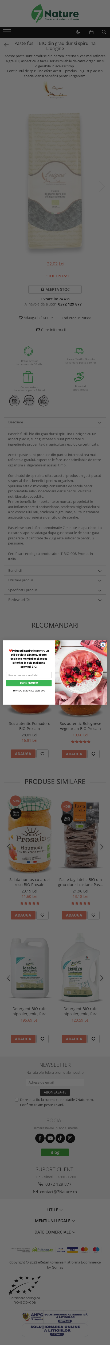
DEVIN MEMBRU (29, 683)
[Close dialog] (103, 644)
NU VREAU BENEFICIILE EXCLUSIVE (29, 691)
